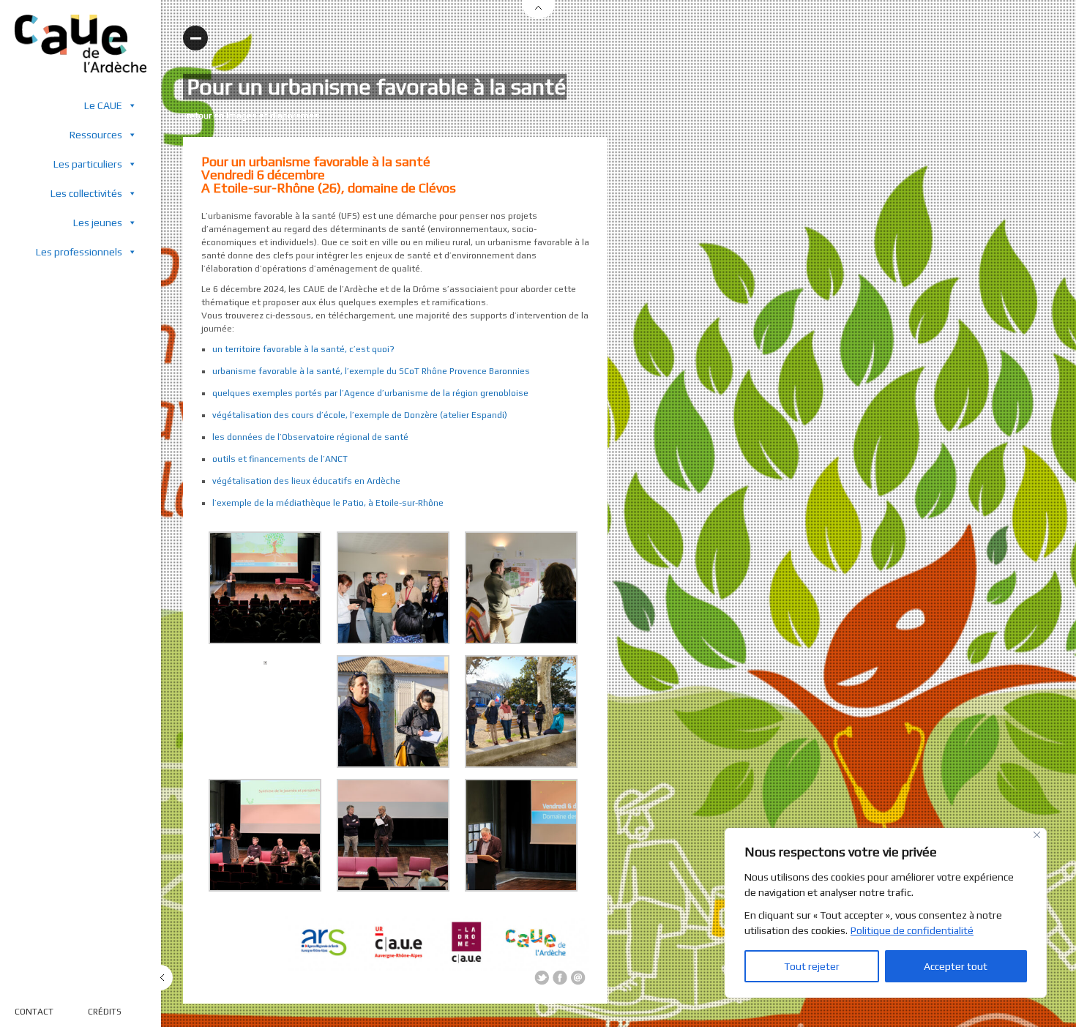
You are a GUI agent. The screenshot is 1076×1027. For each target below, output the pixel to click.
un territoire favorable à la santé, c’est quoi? (303, 349)
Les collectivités (86, 193)
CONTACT (34, 1012)
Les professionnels (79, 252)
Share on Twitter (541, 978)
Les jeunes (97, 222)
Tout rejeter (812, 966)
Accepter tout (955, 966)
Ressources (96, 135)
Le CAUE (103, 105)
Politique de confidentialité (912, 930)
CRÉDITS (105, 1012)
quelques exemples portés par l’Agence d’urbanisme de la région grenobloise (370, 393)
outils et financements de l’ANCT (280, 459)
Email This (578, 978)
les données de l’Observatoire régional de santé (310, 437)
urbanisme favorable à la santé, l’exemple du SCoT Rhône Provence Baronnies (371, 371)
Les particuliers (87, 164)
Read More (195, 38)
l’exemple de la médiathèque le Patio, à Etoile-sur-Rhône (328, 503)
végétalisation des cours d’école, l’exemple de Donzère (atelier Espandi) (359, 415)
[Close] (1037, 835)
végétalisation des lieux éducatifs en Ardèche (306, 481)
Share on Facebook (560, 978)
